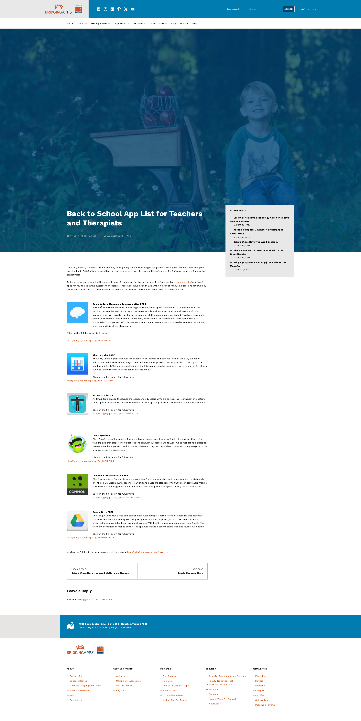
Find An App (169, 676)
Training (213, 689)
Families (259, 695)
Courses (213, 694)
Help (313, 9)
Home (70, 23)
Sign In (305, 9)
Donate (184, 23)
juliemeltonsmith (115, 236)
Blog (173, 23)
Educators (260, 676)
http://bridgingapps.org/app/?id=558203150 (116, 413)
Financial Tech (170, 690)
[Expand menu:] (86, 23)
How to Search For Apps (175, 685)
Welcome (121, 676)
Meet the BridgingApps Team (85, 685)
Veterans (260, 685)
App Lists (74, 236)
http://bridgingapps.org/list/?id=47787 (147, 552)
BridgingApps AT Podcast (222, 699)
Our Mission (76, 676)
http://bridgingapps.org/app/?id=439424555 (116, 497)
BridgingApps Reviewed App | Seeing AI (256, 242)
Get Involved (262, 700)
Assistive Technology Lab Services (227, 676)
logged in (86, 599)
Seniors (259, 681)
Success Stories (78, 681)
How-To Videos (124, 685)
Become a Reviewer (265, 705)
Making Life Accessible (128, 681)
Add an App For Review (175, 700)
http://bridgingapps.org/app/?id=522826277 (90, 340)
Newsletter (215, 703)
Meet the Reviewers (80, 690)
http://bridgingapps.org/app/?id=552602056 (90, 461)
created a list (182, 282)
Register (120, 690)
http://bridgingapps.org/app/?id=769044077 (91, 380)
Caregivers (261, 690)
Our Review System (172, 695)
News (73, 695)
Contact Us (76, 700)
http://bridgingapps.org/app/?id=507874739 (90, 537)
